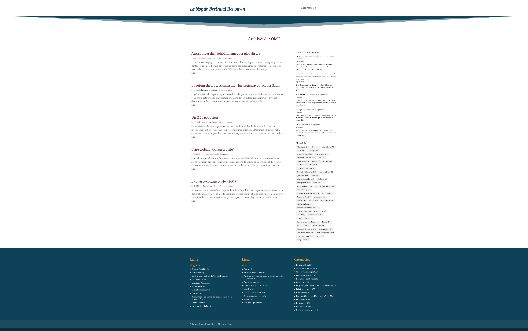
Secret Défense (198, 303)
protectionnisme (305, 218)
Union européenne (325, 233)
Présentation (301, 300)
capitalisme (328, 147)
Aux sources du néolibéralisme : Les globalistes (225, 53)
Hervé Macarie (302, 74)
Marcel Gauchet (198, 286)
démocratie (321, 154)
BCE (315, 147)
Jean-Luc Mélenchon (324, 186)
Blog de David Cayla (200, 269)
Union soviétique (305, 236)
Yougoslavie (303, 240)
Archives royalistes (252, 282)
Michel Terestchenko (201, 290)
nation (313, 200)
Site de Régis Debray (253, 303)
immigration (303, 183)
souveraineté (325, 229)
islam (316, 183)
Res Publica (301, 306)
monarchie (320, 197)
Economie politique (209, 58)
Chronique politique (305, 272)
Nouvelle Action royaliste (308, 208)
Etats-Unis (303, 161)
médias (301, 200)
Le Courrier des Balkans (254, 292)
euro (316, 161)
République (303, 225)
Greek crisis (249, 289)
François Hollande (305, 168)
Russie (326, 222)
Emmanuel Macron (306, 158)
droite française (304, 154)
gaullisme (302, 175)
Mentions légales (225, 324)
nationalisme (327, 200)
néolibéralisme (304, 211)
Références (301, 303)
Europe (327, 161)
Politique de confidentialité (202, 324)
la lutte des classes (304, 289)
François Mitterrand (306, 172)
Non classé (301, 293)
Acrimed (248, 269)
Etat (322, 158)
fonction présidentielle (307, 165)
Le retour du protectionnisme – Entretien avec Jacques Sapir (235, 85)
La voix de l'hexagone (201, 283)
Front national (326, 172)
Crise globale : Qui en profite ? (213, 149)
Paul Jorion (196, 293)
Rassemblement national (308, 222)
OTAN (301, 215)
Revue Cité (248, 299)
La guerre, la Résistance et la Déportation (314, 286)
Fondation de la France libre (256, 285)
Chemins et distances (305, 268)
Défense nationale (304, 275)
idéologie (322, 179)
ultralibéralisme (305, 233)
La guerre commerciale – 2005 (213, 180)
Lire (193, 73)
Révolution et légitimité (318, 94)
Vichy (320, 236)
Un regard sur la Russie (202, 306)
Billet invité (301, 265)
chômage (313, 150)
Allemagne (303, 147)
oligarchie (320, 211)
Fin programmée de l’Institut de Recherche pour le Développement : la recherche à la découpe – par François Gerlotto (316, 76)
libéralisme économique (308, 193)
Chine (301, 150)
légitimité (327, 193)
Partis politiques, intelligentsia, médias (312, 296)
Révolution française (306, 229)
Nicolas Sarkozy (305, 204)
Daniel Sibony (198, 273)
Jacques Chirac (304, 186)
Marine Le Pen (304, 197)
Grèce (315, 175)
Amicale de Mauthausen (254, 273)
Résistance (318, 225)
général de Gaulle (305, 179)
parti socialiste (315, 215)
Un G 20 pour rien (204, 117)
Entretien (300, 282)
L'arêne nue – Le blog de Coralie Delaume (210, 276)
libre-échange (304, 190)
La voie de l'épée (199, 280)
